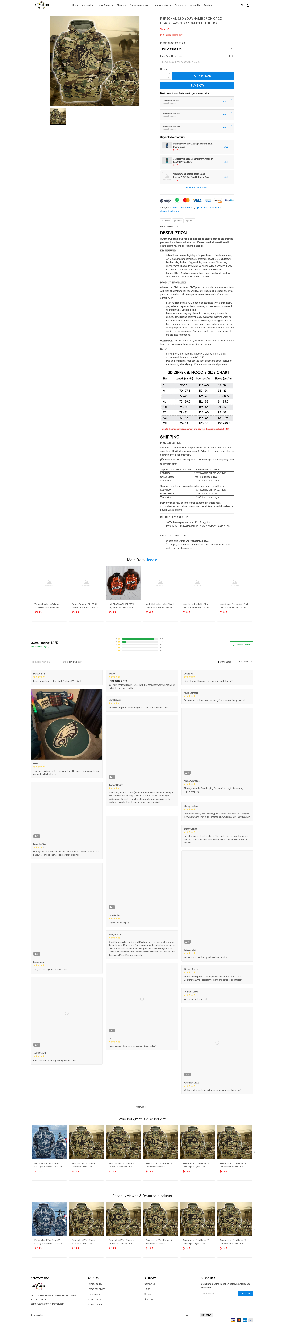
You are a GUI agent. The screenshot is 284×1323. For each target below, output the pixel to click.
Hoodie (151, 560)
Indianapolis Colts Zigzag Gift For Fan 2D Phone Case (193, 145)
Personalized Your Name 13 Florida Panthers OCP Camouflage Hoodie (159, 1186)
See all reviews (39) (40, 646)
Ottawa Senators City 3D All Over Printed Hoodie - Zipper (85, 606)
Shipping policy (95, 1315)
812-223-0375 (38, 1320)
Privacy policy (95, 1305)
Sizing (147, 1315)
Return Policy (94, 1320)
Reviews (148, 1320)
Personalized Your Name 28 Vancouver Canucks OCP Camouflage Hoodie (233, 1186)
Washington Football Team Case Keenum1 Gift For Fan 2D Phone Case (191, 176)
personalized (210, 207)
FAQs (147, 1310)
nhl (219, 207)
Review (208, 5)
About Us (195, 5)
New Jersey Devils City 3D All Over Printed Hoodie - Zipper (196, 606)
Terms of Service (96, 1310)
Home (75, 5)
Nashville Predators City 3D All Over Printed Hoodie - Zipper (160, 606)
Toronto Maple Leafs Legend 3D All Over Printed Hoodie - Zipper (47, 606)
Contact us (149, 1305)
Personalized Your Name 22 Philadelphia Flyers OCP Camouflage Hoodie (196, 1186)
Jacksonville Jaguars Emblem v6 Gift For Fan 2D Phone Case (193, 160)
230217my (178, 207)
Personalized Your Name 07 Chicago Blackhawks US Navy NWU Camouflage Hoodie (48, 1186)
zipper (198, 207)
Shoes (120, 5)
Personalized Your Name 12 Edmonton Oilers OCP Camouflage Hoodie (85, 1186)
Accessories (161, 5)
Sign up (246, 1314)
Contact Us (181, 5)
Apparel (86, 5)
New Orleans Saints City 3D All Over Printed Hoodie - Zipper (234, 606)
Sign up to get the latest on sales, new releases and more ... (225, 1307)
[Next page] (255, 593)
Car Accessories (139, 5)
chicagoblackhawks (170, 211)
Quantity (164, 69)
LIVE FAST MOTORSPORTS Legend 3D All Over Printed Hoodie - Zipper (121, 606)
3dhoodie (189, 207)
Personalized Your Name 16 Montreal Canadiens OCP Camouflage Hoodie (122, 1186)
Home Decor (103, 5)
